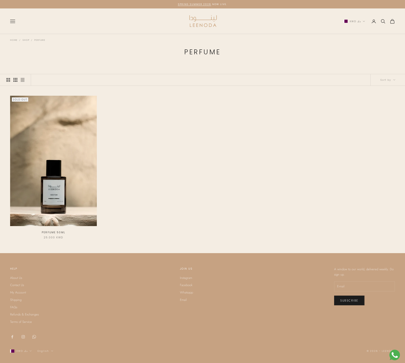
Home (14, 40)
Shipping (16, 299)
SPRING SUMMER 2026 (194, 4)
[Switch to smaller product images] (15, 80)
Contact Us (17, 285)
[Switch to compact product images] (22, 80)
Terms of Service (21, 321)
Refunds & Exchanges (24, 314)
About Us (16, 278)
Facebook (186, 285)
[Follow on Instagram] (23, 337)
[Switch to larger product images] (8, 80)
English (43, 351)
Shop (26, 40)
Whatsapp (186, 292)
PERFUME (39, 40)
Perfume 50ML (53, 232)
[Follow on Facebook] (12, 337)
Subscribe (349, 300)
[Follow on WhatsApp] (34, 337)
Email (183, 299)
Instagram (186, 278)
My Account (18, 292)
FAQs (13, 307)
